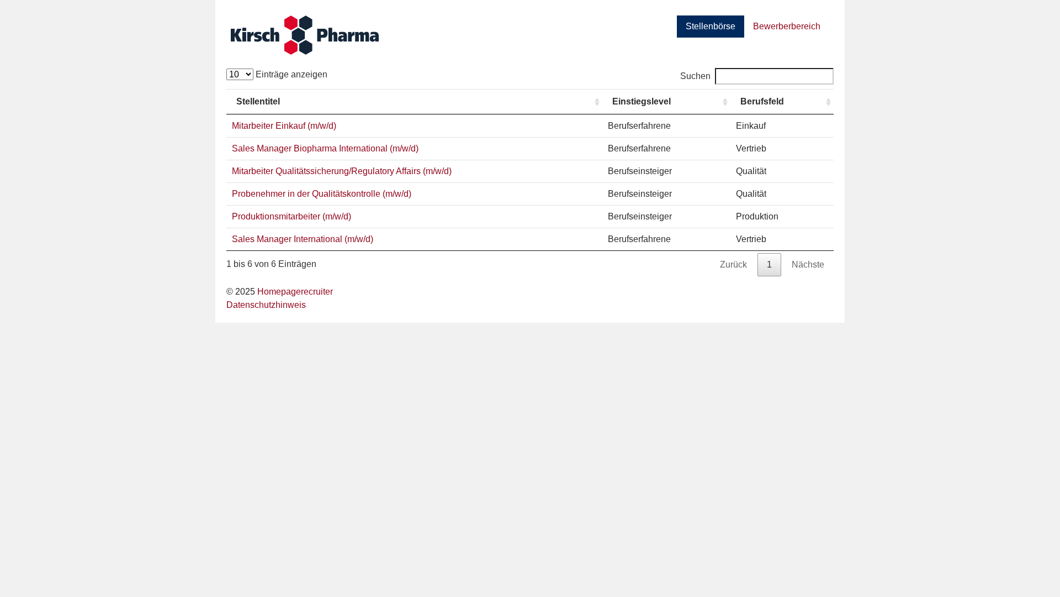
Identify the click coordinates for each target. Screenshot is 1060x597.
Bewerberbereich (786, 26)
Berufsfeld (762, 101)
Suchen (695, 76)
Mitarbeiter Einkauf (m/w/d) (284, 125)
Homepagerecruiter (295, 291)
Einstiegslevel (641, 101)
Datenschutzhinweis (266, 305)
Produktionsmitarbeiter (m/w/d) (291, 216)
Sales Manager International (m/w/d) (302, 239)
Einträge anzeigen (290, 74)
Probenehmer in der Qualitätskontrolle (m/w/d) (321, 193)
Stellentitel (258, 101)
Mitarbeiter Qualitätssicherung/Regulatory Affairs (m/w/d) (342, 171)
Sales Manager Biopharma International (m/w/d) (325, 148)
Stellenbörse (710, 26)
